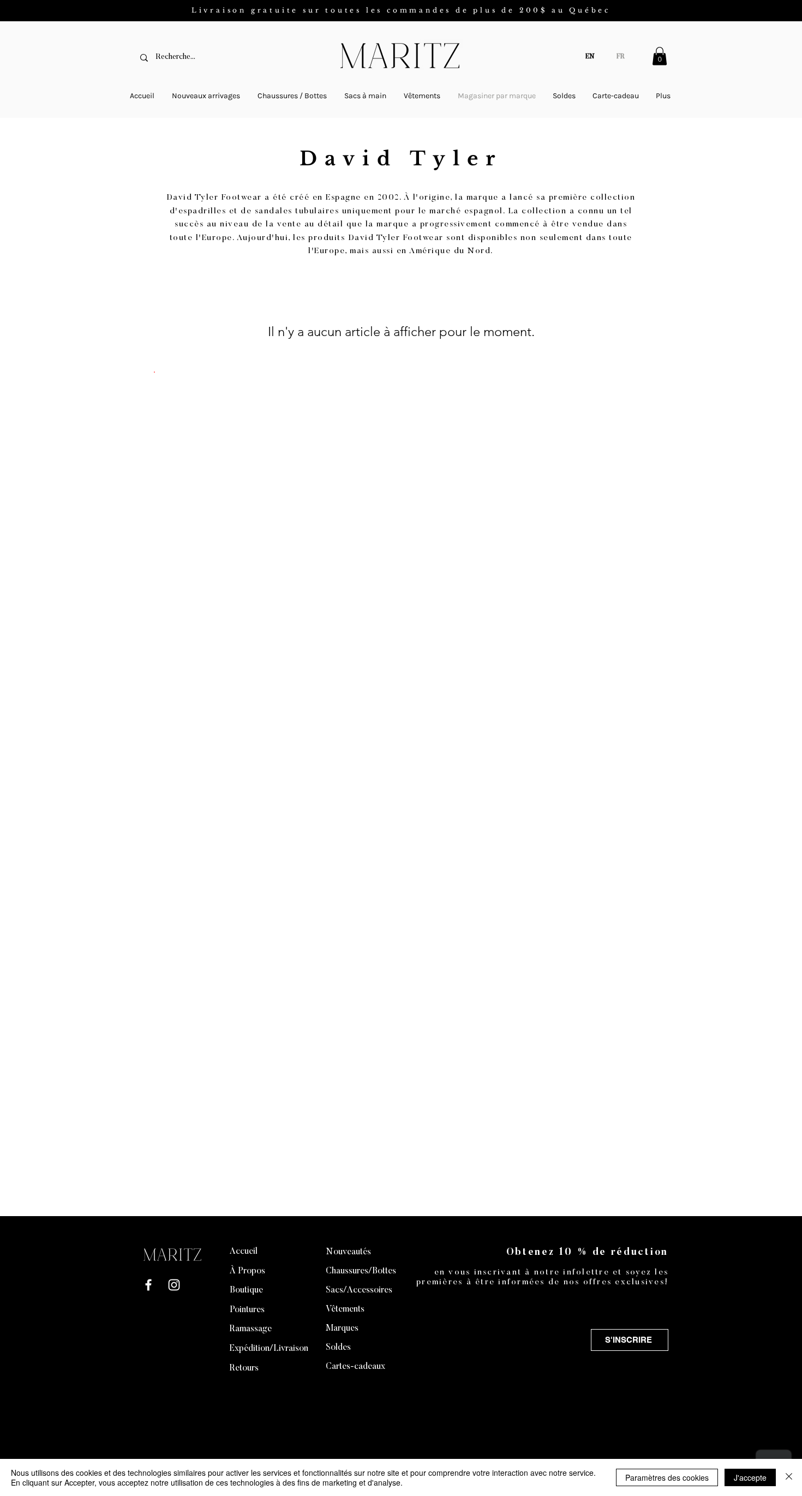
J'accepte (750, 1477)
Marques (342, 1328)
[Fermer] (788, 1477)
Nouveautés (348, 1252)
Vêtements (345, 1309)
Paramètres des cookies (667, 1477)
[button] (659, 56)
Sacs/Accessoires (359, 1290)
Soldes (338, 1347)
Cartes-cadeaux (355, 1366)
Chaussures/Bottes (361, 1271)
